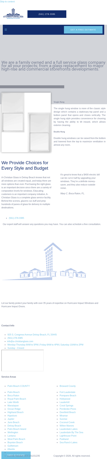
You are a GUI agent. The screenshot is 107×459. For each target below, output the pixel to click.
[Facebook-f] (4, 316)
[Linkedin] (19, 316)
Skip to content (7, 1)
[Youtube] (27, 316)
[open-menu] (5, 29)
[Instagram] (12, 316)
